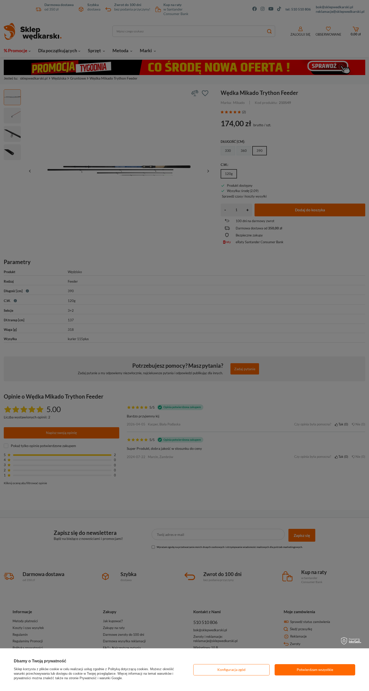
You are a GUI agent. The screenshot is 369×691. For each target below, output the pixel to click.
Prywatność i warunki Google (101, 678)
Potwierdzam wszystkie (315, 669)
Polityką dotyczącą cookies (128, 669)
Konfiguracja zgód (231, 669)
